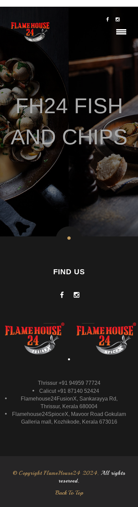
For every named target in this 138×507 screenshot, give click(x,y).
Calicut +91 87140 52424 (69, 391)
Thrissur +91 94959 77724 (69, 383)
